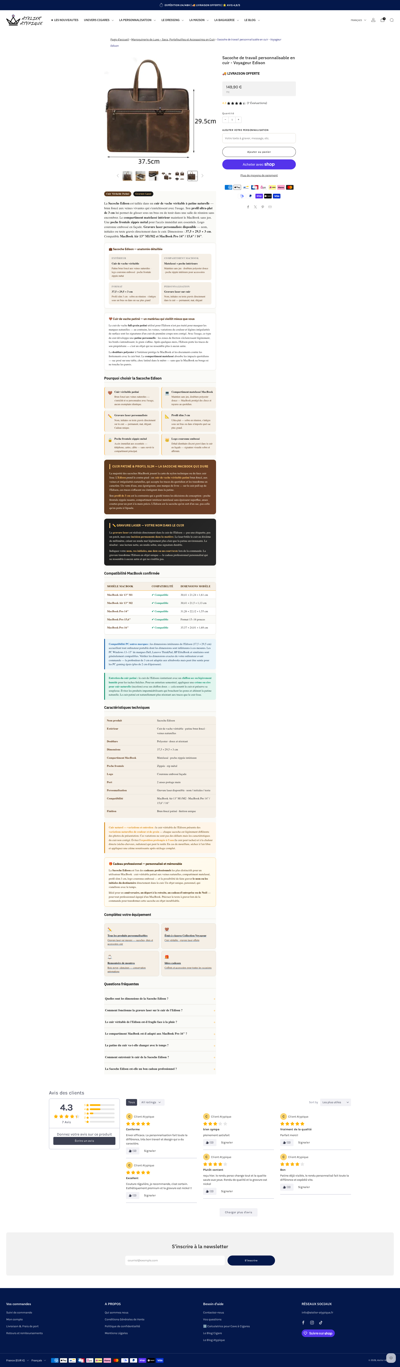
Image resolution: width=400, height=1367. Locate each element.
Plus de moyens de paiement (259, 175)
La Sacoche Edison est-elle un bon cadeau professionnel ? (141, 1069)
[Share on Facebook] (248, 207)
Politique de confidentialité (122, 1326)
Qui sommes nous (116, 1312)
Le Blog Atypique (214, 1340)
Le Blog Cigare (212, 1333)
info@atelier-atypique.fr (317, 1312)
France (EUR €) (15, 1360)
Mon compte (14, 1319)
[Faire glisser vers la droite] (202, 176)
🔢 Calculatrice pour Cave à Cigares (226, 1326)
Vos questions (212, 1319)
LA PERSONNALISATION (135, 20)
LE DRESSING (170, 20)
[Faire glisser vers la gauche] (117, 176)
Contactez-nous (213, 1312)
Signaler (150, 1151)
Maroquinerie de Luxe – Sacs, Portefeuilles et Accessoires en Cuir (173, 39)
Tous (131, 1102)
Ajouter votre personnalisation (245, 130)
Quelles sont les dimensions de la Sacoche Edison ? (136, 998)
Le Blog (250, 20)
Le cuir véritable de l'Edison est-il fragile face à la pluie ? (141, 1022)
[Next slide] (208, 111)
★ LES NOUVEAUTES (64, 20)
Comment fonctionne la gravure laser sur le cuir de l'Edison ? (143, 1010)
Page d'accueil (119, 39)
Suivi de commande (19, 1312)
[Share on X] (255, 207)
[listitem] (200, 5)
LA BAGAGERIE (224, 20)
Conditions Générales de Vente (124, 1319)
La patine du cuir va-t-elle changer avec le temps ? (137, 1045)
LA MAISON (197, 20)
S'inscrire (251, 1260)
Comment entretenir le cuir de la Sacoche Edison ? (137, 1057)
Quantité (228, 113)
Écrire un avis (84, 1141)
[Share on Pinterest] (263, 207)
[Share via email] (270, 207)
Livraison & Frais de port (22, 1326)
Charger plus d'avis (238, 1212)
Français (356, 20)
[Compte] (373, 20)
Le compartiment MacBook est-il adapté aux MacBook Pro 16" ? (146, 1033)
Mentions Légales (116, 1333)
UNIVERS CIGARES (96, 20)
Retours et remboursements (24, 1333)
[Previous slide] (112, 111)
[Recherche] (392, 20)
